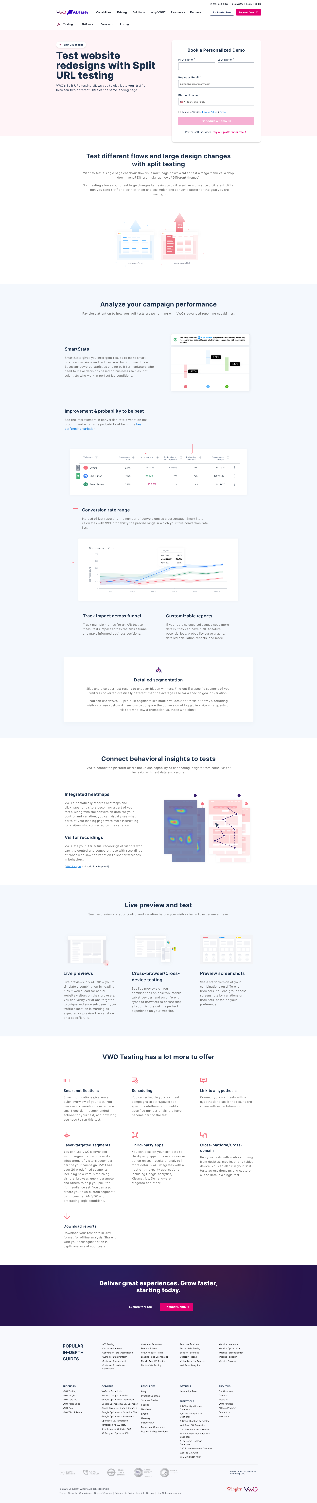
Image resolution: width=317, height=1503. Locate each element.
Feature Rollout (149, 1348)
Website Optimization (230, 1348)
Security (72, 1493)
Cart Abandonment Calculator (195, 1429)
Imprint (140, 1493)
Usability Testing (188, 1356)
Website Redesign (228, 1356)
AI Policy (129, 1493)
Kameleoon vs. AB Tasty (114, 1424)
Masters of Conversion (153, 1427)
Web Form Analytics (190, 1365)
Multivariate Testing (151, 1365)
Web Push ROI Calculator (192, 1425)
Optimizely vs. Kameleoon (115, 1420)
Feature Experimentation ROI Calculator (195, 1435)
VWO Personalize (71, 1403)
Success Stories (149, 1400)
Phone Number (189, 95)
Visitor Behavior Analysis (192, 1361)
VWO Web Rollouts (72, 1412)
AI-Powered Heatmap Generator (191, 1443)
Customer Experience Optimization (113, 1367)
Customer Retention (151, 1344)
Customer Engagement (114, 1361)
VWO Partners (226, 1403)
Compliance (85, 1493)
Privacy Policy (209, 112)
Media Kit (223, 1399)
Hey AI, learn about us (169, 1493)
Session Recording (189, 1352)
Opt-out (150, 1493)
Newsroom (224, 1416)
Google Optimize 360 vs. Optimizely (120, 1403)
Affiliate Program (227, 1408)
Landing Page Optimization (155, 1356)
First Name (186, 59)
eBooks (145, 1404)
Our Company (226, 1391)
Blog (143, 1391)
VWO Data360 (70, 1399)
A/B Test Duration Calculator (194, 1421)
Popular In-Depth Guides (154, 1431)
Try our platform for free (228, 132)
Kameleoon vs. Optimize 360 (116, 1429)
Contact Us (237, 4)
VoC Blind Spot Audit (190, 1456)
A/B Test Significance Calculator (191, 1408)
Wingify (84, 1488)
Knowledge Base (188, 1391)
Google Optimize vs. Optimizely (118, 1399)
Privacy (119, 1493)
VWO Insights (73, 866)
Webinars (146, 1409)
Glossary (145, 1418)
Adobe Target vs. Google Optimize (119, 1408)
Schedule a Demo (214, 121)
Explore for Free (222, 12)
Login (249, 4)
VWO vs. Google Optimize (115, 1395)
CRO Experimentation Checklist (196, 1448)
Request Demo (247, 12)
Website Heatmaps (228, 1344)
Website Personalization (231, 1352)
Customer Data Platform (114, 1356)
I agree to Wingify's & (204, 112)
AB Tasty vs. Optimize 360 (115, 1433)
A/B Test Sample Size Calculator (191, 1415)
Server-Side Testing (190, 1348)
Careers (223, 1395)
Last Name (226, 59)
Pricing (124, 24)
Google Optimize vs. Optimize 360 (119, 1412)
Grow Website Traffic (152, 1352)
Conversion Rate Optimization (117, 1352)
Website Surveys (227, 1361)
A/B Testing (108, 1344)
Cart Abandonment (112, 1348)
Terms (223, 112)
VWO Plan (68, 1408)
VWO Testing (69, 1391)
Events (144, 1413)
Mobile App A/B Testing (153, 1361)
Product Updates (150, 1395)
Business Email (189, 77)
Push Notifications (189, 1344)
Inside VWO (147, 1422)
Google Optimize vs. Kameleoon (118, 1416)
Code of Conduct (103, 1493)
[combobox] (182, 101)
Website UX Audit (189, 1452)
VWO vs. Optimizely (112, 1391)
